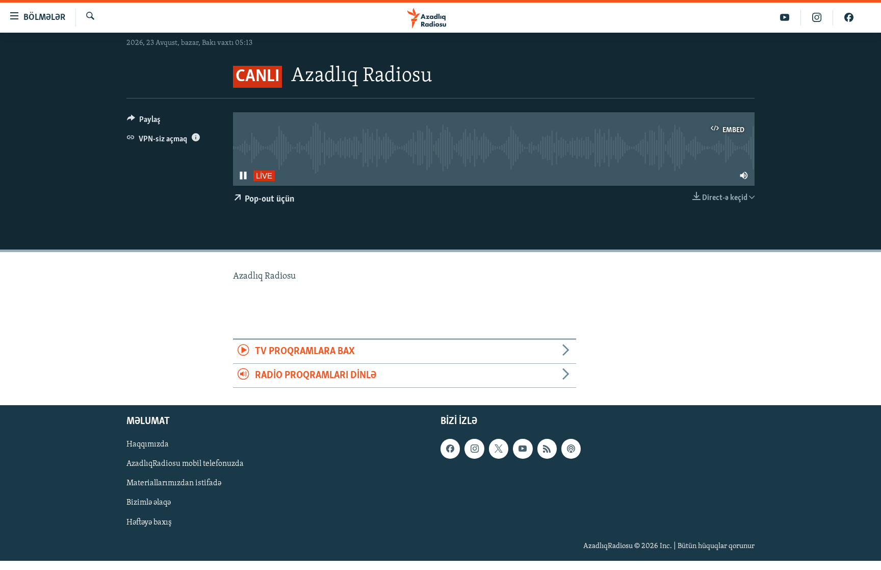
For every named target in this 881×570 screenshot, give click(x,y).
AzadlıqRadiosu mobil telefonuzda (185, 464)
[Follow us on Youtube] (522, 449)
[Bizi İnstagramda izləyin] (817, 18)
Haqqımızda (147, 445)
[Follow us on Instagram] (474, 449)
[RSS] (547, 449)
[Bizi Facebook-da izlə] (849, 18)
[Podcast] (571, 449)
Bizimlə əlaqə (148, 503)
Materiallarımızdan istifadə (173, 484)
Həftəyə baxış (149, 522)
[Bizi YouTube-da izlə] (785, 18)
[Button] (144, 122)
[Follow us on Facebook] (450, 449)
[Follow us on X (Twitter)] (498, 449)
